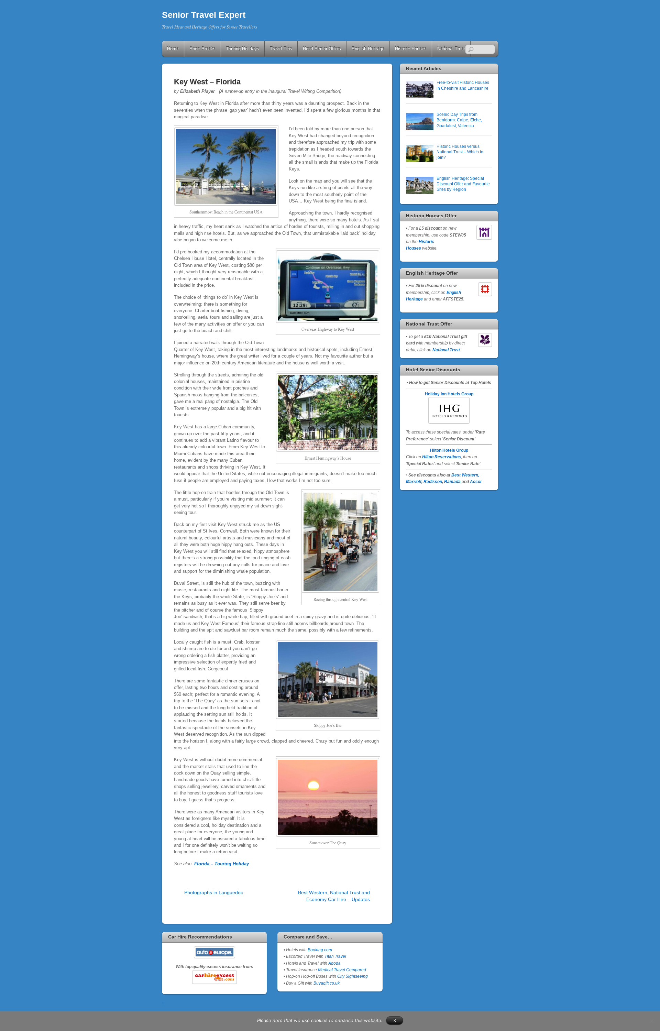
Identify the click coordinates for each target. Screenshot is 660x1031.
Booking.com (320, 949)
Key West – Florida (207, 81)
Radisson (433, 481)
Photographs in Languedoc (213, 892)
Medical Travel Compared (342, 969)
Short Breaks (202, 48)
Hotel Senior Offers (322, 48)
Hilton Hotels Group (449, 450)
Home (173, 48)
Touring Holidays (242, 48)
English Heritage (368, 48)
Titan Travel (335, 956)
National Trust (451, 48)
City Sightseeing (352, 976)
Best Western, (465, 475)
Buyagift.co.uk (327, 983)
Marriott (413, 481)
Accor (476, 481)
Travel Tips (281, 48)
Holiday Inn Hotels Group (449, 394)
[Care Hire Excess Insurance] (214, 977)
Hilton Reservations (441, 456)
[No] (651, 1021)
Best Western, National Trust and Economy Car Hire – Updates (334, 896)
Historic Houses (411, 48)
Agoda (334, 963)
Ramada (452, 481)
